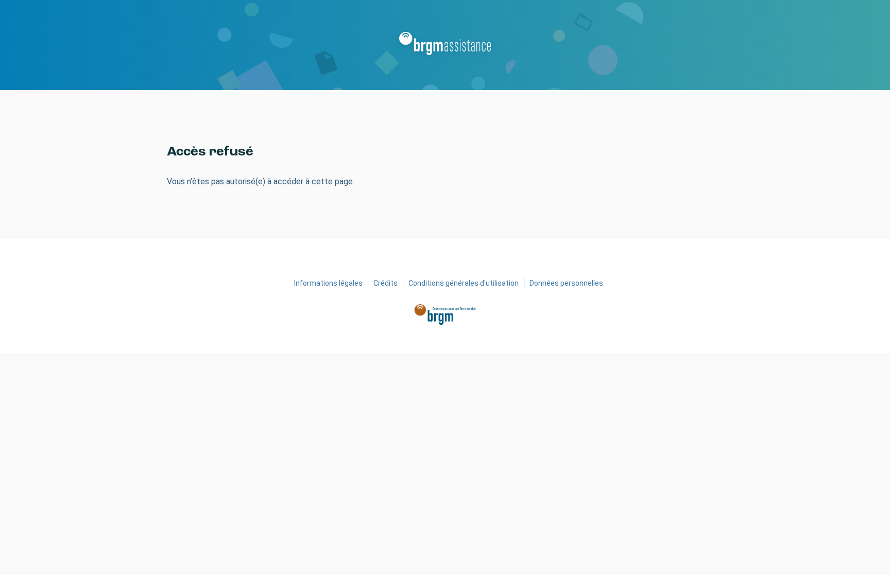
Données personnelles (566, 283)
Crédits (385, 283)
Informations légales (328, 283)
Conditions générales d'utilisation (463, 283)
